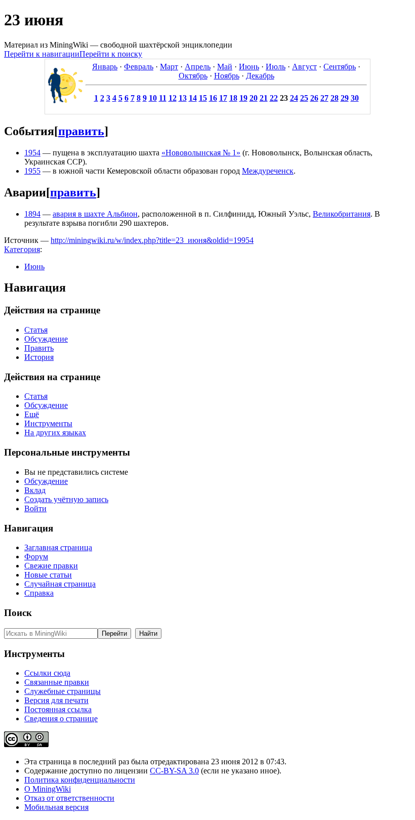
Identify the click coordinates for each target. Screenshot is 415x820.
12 (173, 98)
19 (243, 98)
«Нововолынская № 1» (200, 152)
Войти (35, 508)
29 (345, 98)
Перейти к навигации (41, 54)
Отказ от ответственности (69, 798)
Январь (104, 66)
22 (274, 98)
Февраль (138, 66)
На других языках (55, 432)
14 (193, 98)
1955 (32, 171)
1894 (32, 214)
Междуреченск (268, 171)
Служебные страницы (62, 691)
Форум (36, 556)
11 (163, 98)
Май (224, 66)
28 (334, 98)
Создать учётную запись (66, 499)
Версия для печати (56, 700)
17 (223, 98)
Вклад (35, 490)
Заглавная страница (58, 547)
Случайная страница (60, 584)
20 (254, 98)
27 (324, 98)
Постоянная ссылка (58, 709)
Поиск (18, 612)
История (39, 357)
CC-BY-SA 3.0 (174, 770)
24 (294, 98)
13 (183, 98)
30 (355, 98)
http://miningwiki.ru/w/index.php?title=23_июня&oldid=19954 (152, 240)
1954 (32, 152)
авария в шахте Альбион (95, 214)
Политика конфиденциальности (79, 779)
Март (169, 66)
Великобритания (341, 214)
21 (264, 98)
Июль (275, 66)
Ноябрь (226, 75)
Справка (39, 593)
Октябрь (193, 75)
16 (213, 98)
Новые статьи (48, 574)
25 (304, 98)
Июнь (249, 66)
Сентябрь (339, 66)
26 (314, 98)
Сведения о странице (61, 718)
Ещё (31, 414)
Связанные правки (56, 682)
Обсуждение (46, 339)
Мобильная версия (56, 807)
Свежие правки (51, 565)
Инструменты (48, 423)
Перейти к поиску (110, 54)
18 (233, 98)
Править (39, 348)
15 (203, 98)
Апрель (198, 66)
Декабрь (260, 75)
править (81, 131)
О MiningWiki (47, 789)
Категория (22, 249)
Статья (36, 329)
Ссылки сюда (47, 673)
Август (304, 66)
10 (153, 98)
